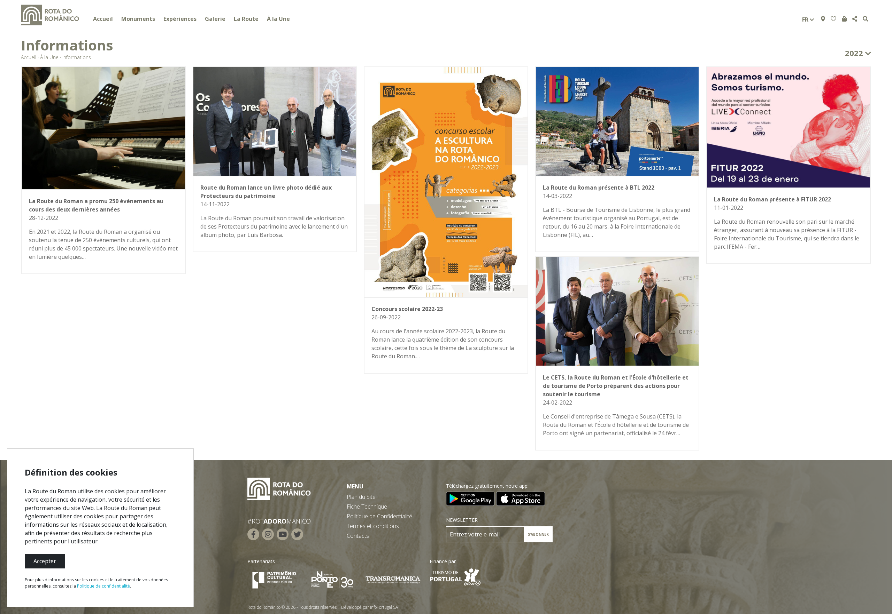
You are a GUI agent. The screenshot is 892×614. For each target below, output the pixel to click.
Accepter (44, 561)
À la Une (278, 19)
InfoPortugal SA (384, 607)
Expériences (180, 19)
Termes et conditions (373, 526)
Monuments (138, 19)
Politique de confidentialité (103, 586)
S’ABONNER (538, 534)
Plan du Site (361, 497)
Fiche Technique (367, 506)
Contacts (358, 536)
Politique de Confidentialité (379, 516)
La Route (246, 19)
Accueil (103, 19)
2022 (855, 53)
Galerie (215, 19)
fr (806, 19)
